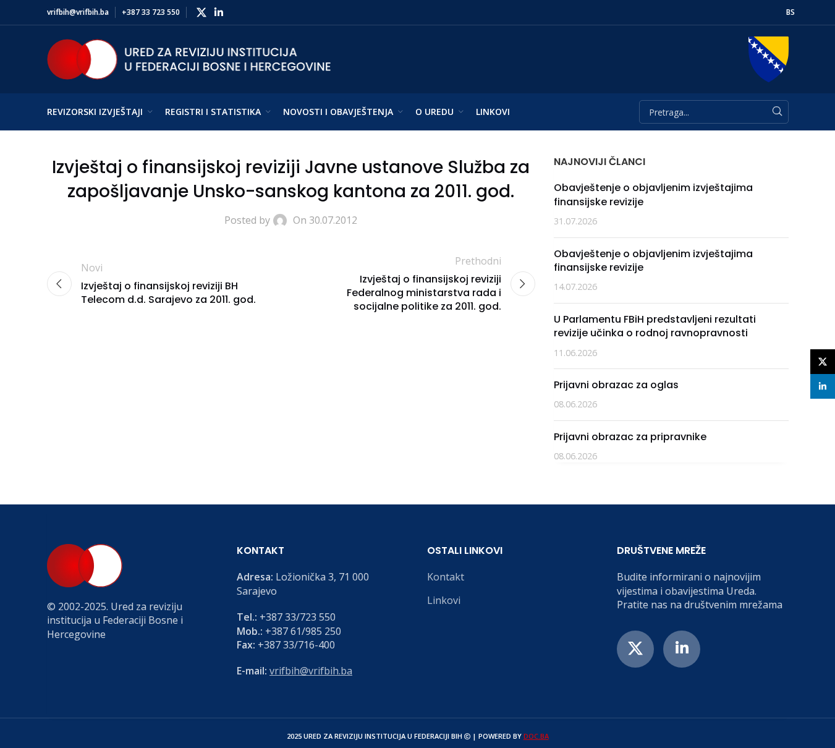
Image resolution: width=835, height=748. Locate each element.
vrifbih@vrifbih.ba (310, 671)
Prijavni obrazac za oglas (616, 385)
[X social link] (202, 12)
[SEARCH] (777, 112)
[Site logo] (189, 58)
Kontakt (445, 577)
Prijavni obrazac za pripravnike (630, 437)
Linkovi (443, 600)
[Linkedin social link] (219, 12)
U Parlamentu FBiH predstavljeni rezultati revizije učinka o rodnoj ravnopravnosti (655, 326)
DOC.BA (536, 736)
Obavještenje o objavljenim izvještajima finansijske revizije (653, 194)
